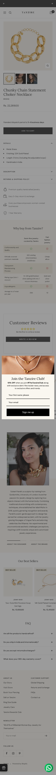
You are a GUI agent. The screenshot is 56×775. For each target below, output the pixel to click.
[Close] (50, 359)
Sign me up (28, 412)
